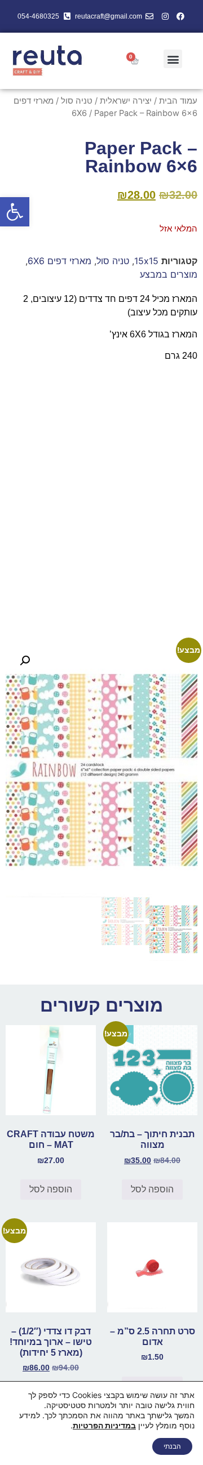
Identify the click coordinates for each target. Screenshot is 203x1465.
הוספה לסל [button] (152, 1189)
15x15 (146, 260)
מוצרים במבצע (168, 274)
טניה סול (76, 101)
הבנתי (172, 1446)
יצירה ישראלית (126, 101)
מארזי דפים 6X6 (59, 260)
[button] (14, 211)
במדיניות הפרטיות (104, 1425)
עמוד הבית (178, 101)
